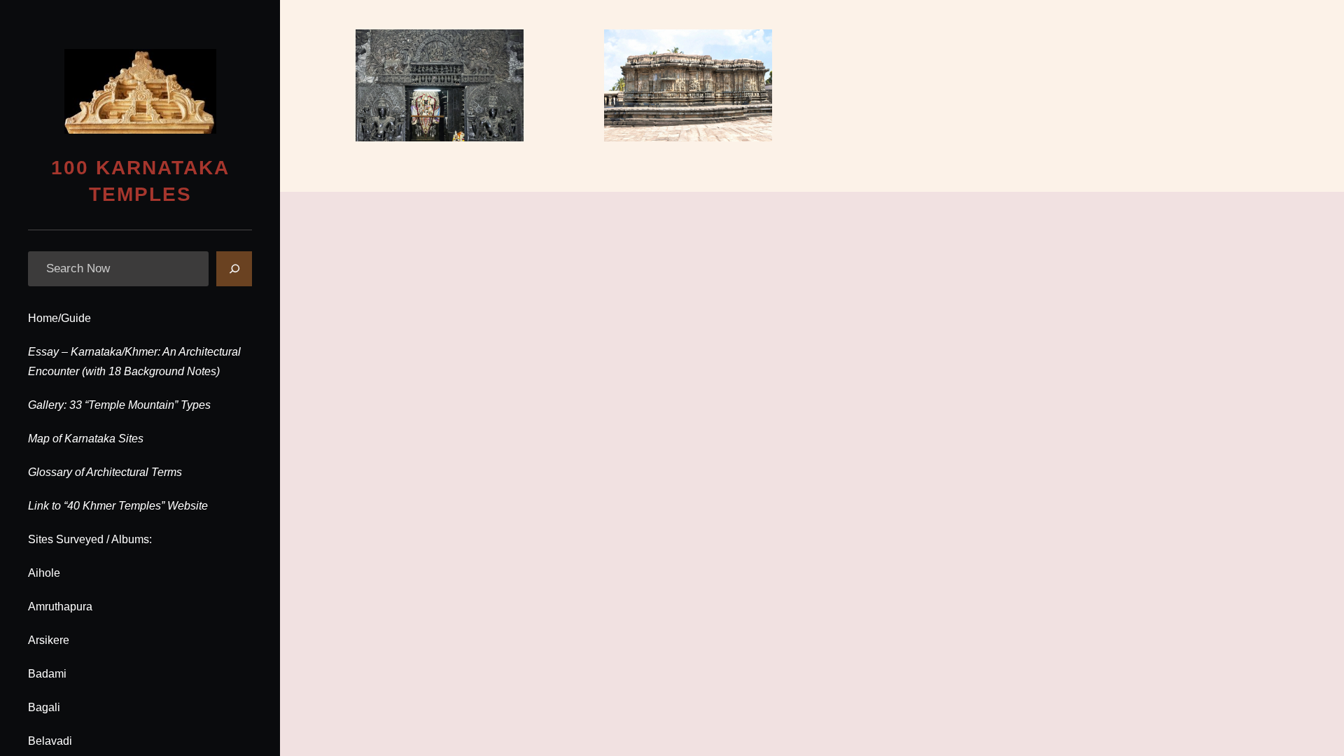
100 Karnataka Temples (140, 181)
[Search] (234, 268)
